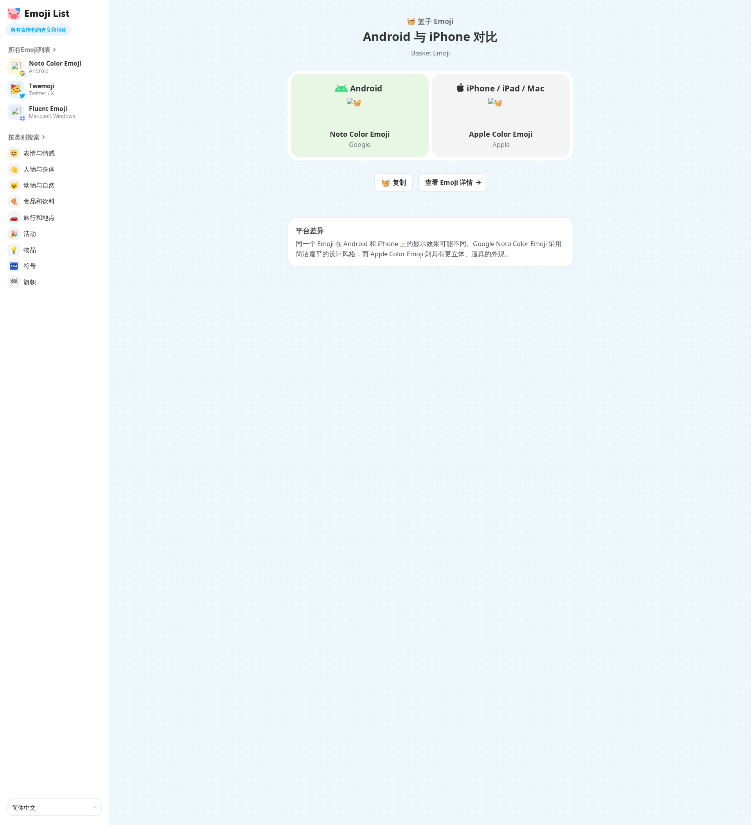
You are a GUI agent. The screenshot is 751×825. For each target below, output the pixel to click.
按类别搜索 (24, 137)
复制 (393, 182)
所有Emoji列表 (29, 49)
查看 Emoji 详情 (449, 182)
